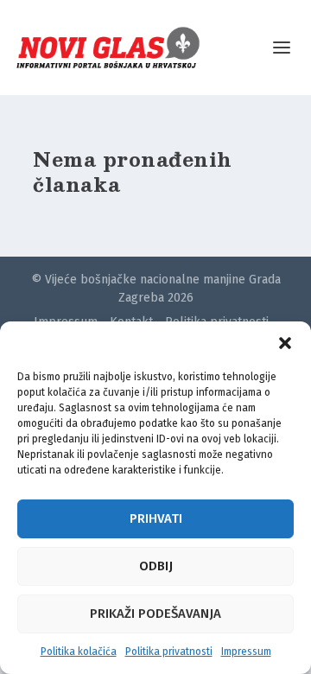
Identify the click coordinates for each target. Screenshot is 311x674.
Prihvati (156, 518)
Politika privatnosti (169, 651)
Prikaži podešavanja (155, 613)
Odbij (156, 566)
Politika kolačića (79, 651)
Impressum (246, 651)
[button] (285, 343)
